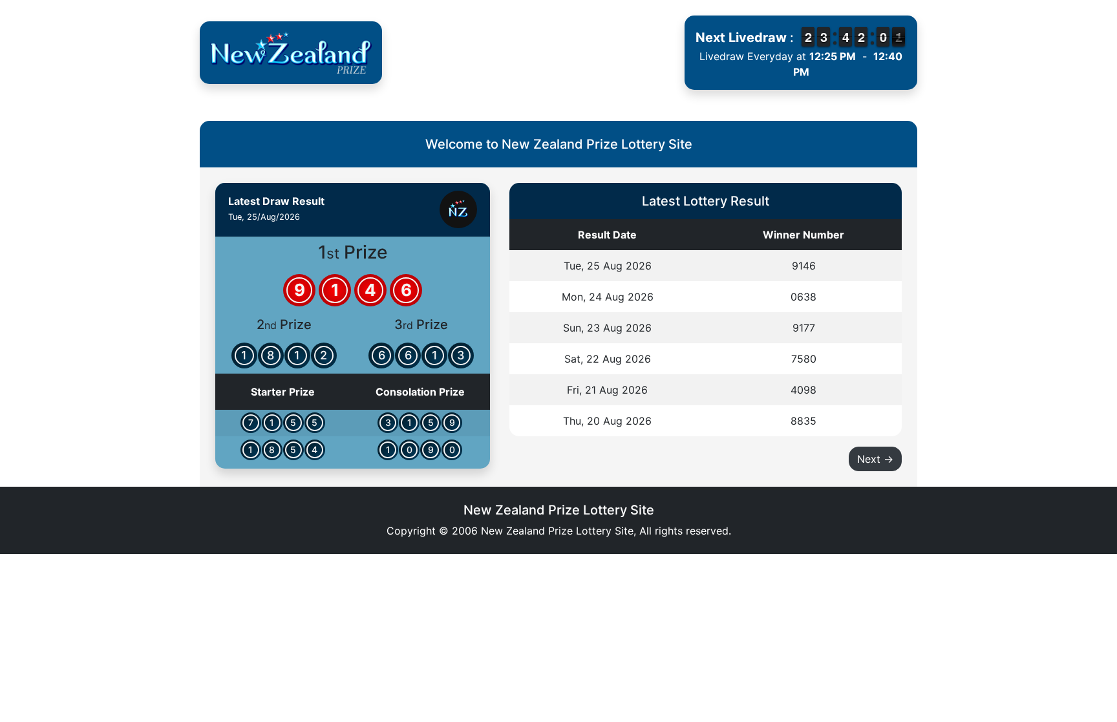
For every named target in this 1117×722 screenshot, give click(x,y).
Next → (875, 458)
